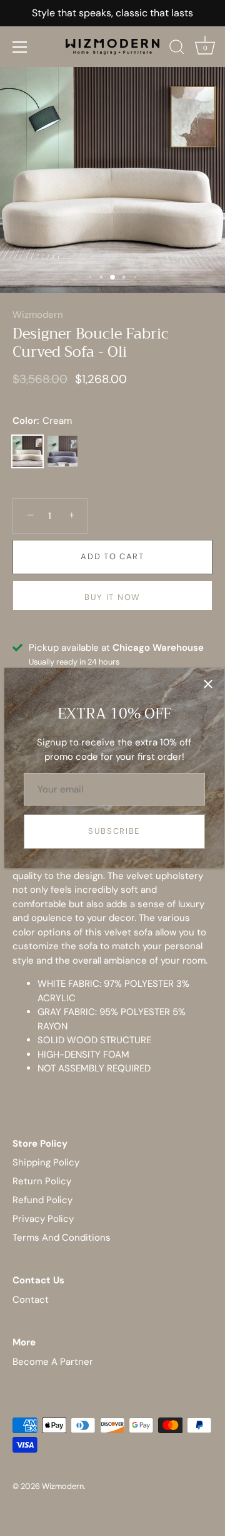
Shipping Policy (45, 1162)
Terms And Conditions (61, 1237)
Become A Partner (52, 1361)
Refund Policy (42, 1200)
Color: (42, 420)
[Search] (177, 49)
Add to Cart (112, 556)
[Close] (208, 684)
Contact (30, 1299)
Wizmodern (37, 314)
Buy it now (112, 597)
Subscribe (114, 831)
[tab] (112, 920)
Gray (63, 451)
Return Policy (41, 1181)
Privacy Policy (43, 1218)
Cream (27, 451)
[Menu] (20, 47)
